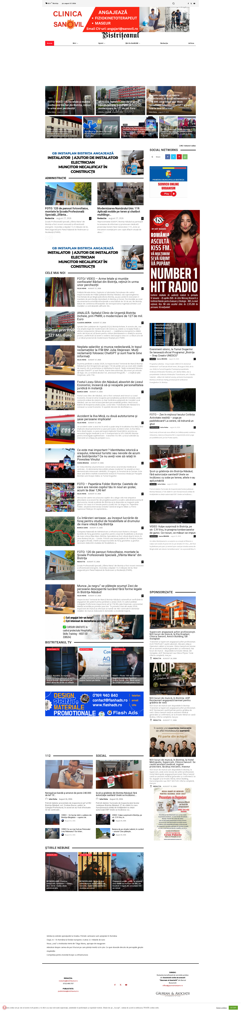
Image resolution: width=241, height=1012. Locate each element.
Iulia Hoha (81, 288)
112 (114, 855)
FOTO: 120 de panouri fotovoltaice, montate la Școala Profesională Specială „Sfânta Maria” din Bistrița (109, 555)
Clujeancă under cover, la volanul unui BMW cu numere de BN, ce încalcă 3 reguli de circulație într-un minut (127, 884)
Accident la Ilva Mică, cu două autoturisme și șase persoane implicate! (107, 417)
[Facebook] (188, 3)
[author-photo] (46, 799)
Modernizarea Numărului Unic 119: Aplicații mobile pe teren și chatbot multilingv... (118, 211)
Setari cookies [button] (221, 1008)
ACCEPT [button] (233, 1007)
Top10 (50, 98)
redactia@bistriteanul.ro (68, 981)
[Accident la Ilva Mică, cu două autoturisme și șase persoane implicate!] (101, 127)
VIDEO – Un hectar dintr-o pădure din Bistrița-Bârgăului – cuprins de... (76, 816)
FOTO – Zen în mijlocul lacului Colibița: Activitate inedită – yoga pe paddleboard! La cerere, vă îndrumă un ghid (172, 419)
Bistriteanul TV (53, 649)
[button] (173, 3)
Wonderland (52, 855)
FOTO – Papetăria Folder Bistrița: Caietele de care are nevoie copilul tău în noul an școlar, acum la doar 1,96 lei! (107, 487)
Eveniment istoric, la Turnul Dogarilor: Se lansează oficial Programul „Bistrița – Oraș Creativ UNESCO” (172, 352)
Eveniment (153, 536)
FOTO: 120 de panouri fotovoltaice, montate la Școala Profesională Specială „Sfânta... (66, 211)
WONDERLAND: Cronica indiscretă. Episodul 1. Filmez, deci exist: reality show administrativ (59, 884)
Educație (153, 484)
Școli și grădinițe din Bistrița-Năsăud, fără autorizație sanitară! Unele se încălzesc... (116, 794)
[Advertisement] (120, 64)
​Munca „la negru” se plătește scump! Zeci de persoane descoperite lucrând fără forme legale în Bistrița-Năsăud (109, 589)
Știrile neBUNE (85, 855)
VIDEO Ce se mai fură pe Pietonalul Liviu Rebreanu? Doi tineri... (75, 830)
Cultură (152, 359)
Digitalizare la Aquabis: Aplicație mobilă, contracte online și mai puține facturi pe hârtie (93, 678)
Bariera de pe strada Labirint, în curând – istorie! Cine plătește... (128, 830)
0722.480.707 (68, 983)
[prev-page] (46, 237)
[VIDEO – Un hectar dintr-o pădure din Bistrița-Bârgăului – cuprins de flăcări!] (52, 819)
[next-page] (50, 237)
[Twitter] (191, 3)
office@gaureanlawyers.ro (173, 985)
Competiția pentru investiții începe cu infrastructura (67, 955)
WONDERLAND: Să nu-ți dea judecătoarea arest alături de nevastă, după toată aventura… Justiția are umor (92, 884)
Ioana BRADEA (83, 463)
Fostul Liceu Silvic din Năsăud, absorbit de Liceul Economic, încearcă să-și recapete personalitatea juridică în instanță (110, 385)
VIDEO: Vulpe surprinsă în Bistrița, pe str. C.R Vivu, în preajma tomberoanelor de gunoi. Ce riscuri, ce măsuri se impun (173, 529)
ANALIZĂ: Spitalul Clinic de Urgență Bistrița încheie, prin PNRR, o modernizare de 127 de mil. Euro (110, 316)
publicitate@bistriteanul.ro (68, 991)
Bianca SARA (82, 392)
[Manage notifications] (5, 1007)
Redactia (49, 218)
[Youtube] (194, 3)
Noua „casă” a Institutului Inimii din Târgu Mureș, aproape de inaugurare (76, 943)
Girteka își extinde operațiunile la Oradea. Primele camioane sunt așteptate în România (82, 936)
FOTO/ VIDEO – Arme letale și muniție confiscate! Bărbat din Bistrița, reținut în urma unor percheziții (108, 282)
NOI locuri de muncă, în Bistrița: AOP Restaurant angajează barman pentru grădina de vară (170, 700)
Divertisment (154, 427)
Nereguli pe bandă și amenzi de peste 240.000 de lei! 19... (68, 794)
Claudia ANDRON (84, 323)
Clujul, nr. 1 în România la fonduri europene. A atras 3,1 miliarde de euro (76, 940)
